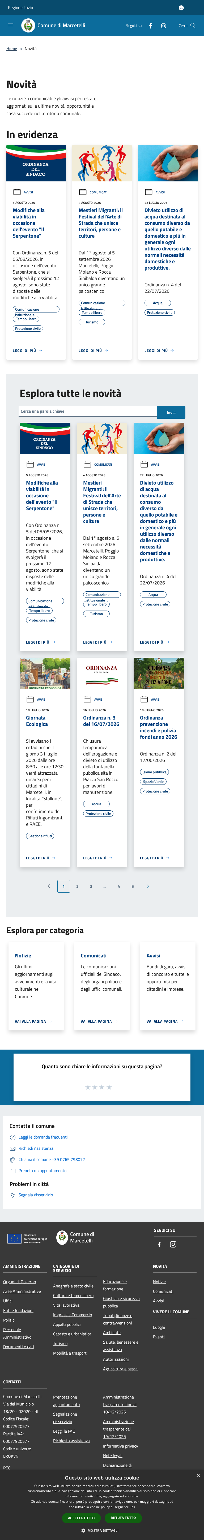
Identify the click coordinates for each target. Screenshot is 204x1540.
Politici (9, 1320)
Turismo (60, 1343)
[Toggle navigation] (10, 25)
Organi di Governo (19, 1281)
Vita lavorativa (66, 1305)
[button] (101, 1530)
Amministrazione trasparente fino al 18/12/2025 (120, 1404)
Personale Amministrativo (17, 1333)
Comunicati (98, 192)
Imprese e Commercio (72, 1314)
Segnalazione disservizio (65, 1418)
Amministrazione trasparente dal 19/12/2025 (118, 1429)
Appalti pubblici (67, 1324)
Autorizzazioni (116, 1359)
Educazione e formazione (115, 1285)
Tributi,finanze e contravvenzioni (117, 1319)
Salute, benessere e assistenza (120, 1346)
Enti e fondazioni (18, 1310)
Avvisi (28, 192)
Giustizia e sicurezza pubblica (121, 1302)
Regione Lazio (20, 7)
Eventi (159, 1337)
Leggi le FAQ (64, 1431)
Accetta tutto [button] (81, 1518)
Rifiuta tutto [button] (123, 1517)
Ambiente (112, 1332)
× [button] (198, 1476)
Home (11, 48)
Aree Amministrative (22, 1291)
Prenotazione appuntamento (66, 1401)
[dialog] (102, 1505)
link (132, 1507)
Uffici (7, 1301)
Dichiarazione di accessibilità (117, 1469)
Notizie (159, 1281)
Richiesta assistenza (71, 1440)
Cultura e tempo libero (73, 1295)
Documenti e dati (18, 1346)
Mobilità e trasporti (70, 1353)
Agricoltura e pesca (120, 1369)
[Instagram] (161, 25)
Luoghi (159, 1327)
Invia (171, 412)
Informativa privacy (120, 1446)
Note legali (112, 1455)
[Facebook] (148, 25)
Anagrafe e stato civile (73, 1286)
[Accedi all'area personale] (181, 8)
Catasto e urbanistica (72, 1334)
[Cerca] (193, 25)
